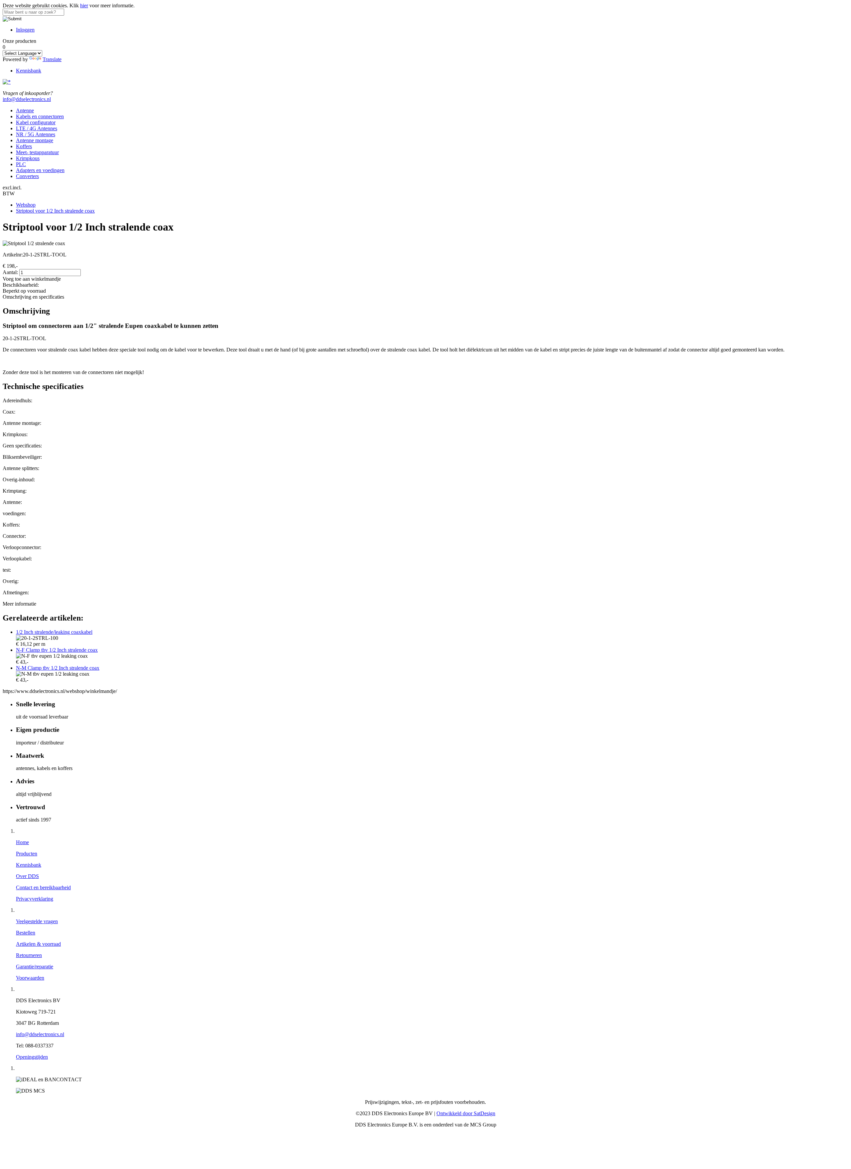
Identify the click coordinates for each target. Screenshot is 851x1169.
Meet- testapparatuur (37, 152)
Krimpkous (28, 158)
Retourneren (29, 955)
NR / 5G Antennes (35, 134)
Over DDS (27, 876)
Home (22, 842)
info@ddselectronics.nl (27, 99)
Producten (26, 853)
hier (84, 5)
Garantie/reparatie (34, 966)
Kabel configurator (36, 122)
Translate (52, 59)
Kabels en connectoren (40, 116)
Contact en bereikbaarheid (43, 887)
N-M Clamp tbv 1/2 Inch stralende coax (57, 668)
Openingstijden (32, 1057)
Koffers (24, 146)
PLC (21, 164)
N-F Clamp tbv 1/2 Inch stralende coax (57, 650)
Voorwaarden (30, 978)
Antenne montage (34, 140)
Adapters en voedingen (40, 170)
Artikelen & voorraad (38, 944)
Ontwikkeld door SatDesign (465, 1113)
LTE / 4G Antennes (36, 128)
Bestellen (25, 932)
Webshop (26, 205)
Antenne (25, 110)
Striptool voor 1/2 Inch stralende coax (55, 211)
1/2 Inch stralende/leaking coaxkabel (54, 632)
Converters (27, 176)
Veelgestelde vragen (37, 921)
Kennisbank (28, 70)
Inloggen (25, 30)
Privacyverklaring (34, 899)
